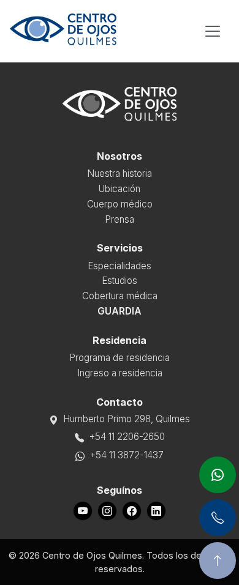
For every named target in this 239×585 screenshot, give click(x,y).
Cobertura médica (119, 296)
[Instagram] (107, 511)
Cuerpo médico (120, 204)
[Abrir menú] (212, 31)
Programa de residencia (119, 357)
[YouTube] (83, 511)
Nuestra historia (119, 173)
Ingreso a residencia (119, 373)
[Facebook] (132, 511)
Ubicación (119, 189)
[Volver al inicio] (217, 560)
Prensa (119, 219)
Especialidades (119, 266)
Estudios (119, 280)
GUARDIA (119, 311)
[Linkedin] (156, 511)
